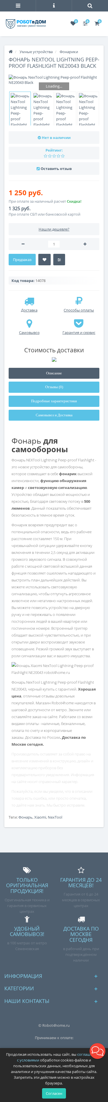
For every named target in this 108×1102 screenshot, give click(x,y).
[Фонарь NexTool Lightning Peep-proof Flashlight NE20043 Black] (54, 80)
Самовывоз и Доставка (54, 415)
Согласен (54, 1093)
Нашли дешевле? (54, 229)
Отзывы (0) (54, 387)
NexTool (55, 817)
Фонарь (25, 817)
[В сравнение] (59, 259)
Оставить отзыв (56, 168)
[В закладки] (44, 259)
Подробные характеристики (54, 401)
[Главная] (11, 51)
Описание (54, 373)
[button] (97, 1051)
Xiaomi (40, 817)
